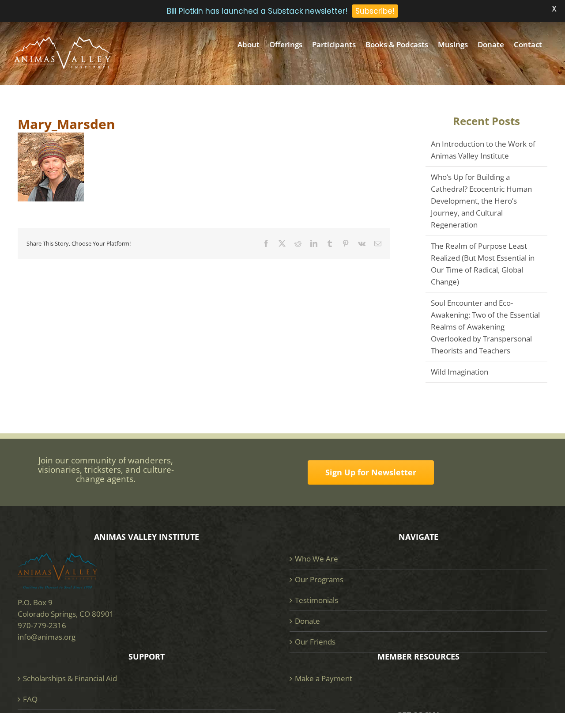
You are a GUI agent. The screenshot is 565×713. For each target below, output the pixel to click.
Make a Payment (323, 678)
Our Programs (319, 579)
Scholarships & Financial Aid (70, 678)
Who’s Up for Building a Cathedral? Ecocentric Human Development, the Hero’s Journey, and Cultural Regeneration (481, 201)
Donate (307, 621)
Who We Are (316, 559)
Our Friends (315, 642)
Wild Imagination (459, 372)
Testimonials (316, 600)
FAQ (30, 699)
